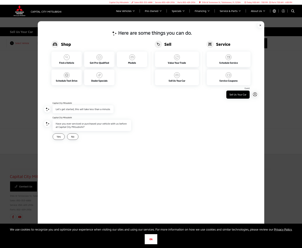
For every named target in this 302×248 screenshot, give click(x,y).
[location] (200, 2)
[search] (292, 11)
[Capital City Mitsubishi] (37, 10)
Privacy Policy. (283, 229)
